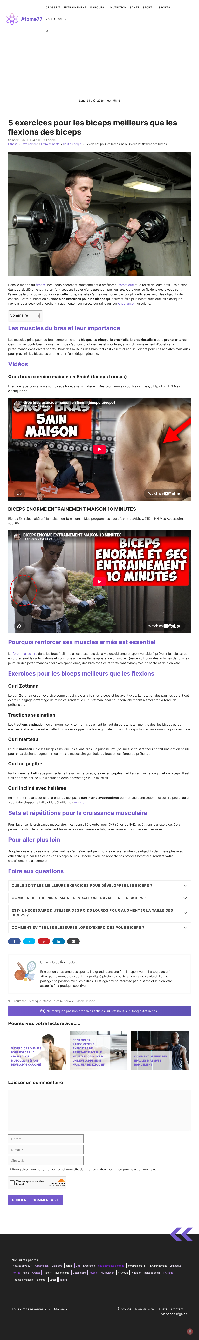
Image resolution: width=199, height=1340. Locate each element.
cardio (68, 1265)
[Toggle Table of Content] (34, 316)
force (26, 1272)
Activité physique (22, 1265)
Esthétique (34, 1001)
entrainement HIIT (137, 1265)
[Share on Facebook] (14, 941)
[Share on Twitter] (29, 941)
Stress (53, 1279)
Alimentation (42, 1265)
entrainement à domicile (111, 1265)
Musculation (107, 1272)
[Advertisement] (99, 67)
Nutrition (136, 1272)
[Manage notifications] (190, 1331)
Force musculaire (63, 1001)
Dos (78, 1265)
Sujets (162, 1309)
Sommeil (41, 1279)
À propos (124, 1309)
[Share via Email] (73, 941)
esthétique (126, 285)
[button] (47, 31)
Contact (177, 1309)
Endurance (19, 1001)
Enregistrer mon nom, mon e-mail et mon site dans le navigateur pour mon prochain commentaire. (84, 1169)
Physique (168, 1272)
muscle (79, 802)
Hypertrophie (62, 1272)
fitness (40, 285)
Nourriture (123, 1272)
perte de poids (152, 1272)
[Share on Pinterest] (44, 941)
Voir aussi (54, 19)
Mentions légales (174, 1314)
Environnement (158, 1265)
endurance (126, 303)
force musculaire (25, 654)
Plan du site (144, 1309)
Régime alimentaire (23, 1279)
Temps (63, 1279)
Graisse (36, 1272)
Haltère (80, 1001)
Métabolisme (79, 1272)
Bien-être (57, 1265)
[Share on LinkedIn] (58, 941)
